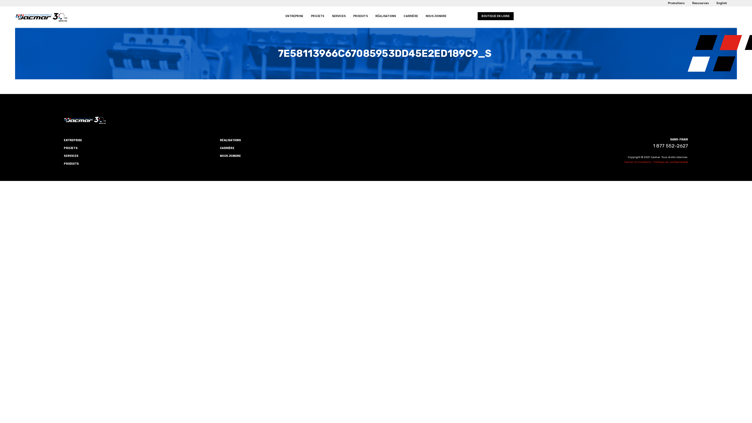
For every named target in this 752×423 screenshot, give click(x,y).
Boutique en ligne (496, 16)
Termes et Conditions (637, 162)
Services (339, 16)
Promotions (676, 3)
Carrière (411, 16)
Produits (360, 16)
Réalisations (385, 16)
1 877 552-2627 (670, 146)
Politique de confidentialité (670, 162)
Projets (317, 16)
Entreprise (294, 16)
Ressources (700, 3)
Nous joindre (436, 16)
